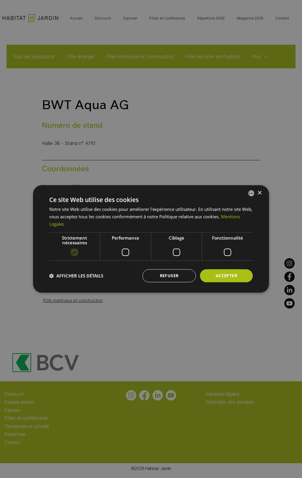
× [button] (259, 193)
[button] (76, 275)
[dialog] (151, 239)
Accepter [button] (226, 275)
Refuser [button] (169, 275)
